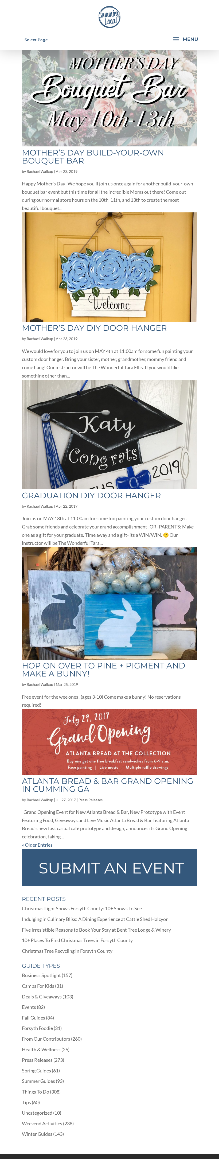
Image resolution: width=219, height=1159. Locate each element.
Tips (26, 1102)
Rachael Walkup (40, 171)
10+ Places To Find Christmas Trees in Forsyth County (77, 940)
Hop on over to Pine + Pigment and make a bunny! (103, 670)
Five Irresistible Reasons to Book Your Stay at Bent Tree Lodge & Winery (96, 930)
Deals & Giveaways (42, 996)
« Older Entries (37, 845)
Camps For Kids (38, 986)
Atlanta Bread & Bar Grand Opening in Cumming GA (107, 785)
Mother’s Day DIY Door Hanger (94, 328)
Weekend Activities (42, 1123)
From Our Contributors (46, 1039)
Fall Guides (33, 1018)
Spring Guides (36, 1071)
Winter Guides (37, 1134)
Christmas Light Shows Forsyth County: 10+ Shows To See (82, 908)
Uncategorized (37, 1113)
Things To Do (35, 1092)
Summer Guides (38, 1081)
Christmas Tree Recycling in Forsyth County (67, 951)
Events (29, 1007)
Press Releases (91, 800)
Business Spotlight (41, 975)
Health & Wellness (41, 1049)
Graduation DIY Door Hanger (91, 495)
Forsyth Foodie (37, 1028)
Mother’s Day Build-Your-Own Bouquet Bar (93, 157)
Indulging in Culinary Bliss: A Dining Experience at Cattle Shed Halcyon (95, 919)
